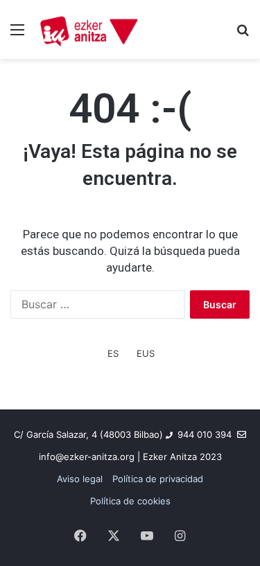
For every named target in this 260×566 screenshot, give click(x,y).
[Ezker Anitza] (90, 29)
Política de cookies (130, 500)
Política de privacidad (157, 478)
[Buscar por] (243, 34)
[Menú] (17, 34)
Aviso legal (80, 478)
